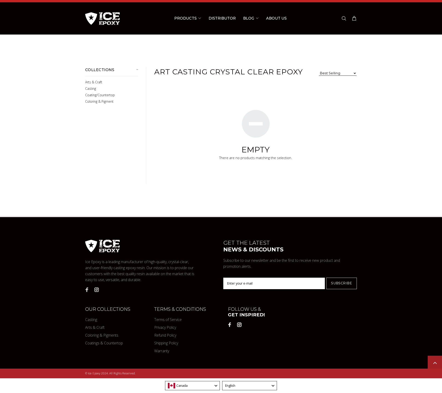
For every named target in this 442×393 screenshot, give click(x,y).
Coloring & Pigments (101, 335)
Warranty (161, 350)
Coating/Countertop (100, 95)
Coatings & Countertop (104, 343)
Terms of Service (168, 319)
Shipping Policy (166, 343)
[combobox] (192, 385)
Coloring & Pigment (99, 101)
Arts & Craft (93, 82)
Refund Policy (165, 335)
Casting (90, 88)
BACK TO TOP (435, 363)
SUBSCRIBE (341, 283)
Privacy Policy (165, 327)
